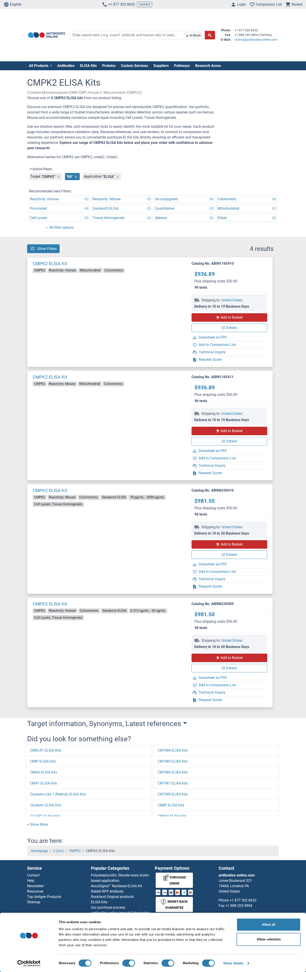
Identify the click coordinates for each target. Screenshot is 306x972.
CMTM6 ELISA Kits (173, 772)
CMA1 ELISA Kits (43, 783)
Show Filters (47, 249)
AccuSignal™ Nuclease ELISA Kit (116, 886)
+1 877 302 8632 (121, 4)
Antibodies (66, 66)
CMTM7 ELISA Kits (173, 783)
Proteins (109, 66)
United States (231, 300)
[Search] (210, 35)
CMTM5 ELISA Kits (173, 761)
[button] (37, 824)
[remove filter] (58, 176)
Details (231, 328)
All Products (39, 66)
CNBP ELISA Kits (171, 805)
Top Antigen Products (44, 897)
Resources (35, 891)
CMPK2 (75, 851)
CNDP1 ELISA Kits (172, 816)
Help (30, 880)
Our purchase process (108, 907)
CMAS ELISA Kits (43, 772)
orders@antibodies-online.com (256, 39)
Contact (144, 4)
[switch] (128, 963)
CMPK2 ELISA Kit (50, 263)
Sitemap (33, 902)
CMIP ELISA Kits (43, 761)
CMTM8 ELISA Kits (173, 794)
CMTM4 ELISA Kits (173, 750)
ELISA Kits (88, 66)
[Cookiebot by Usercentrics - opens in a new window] (29, 963)
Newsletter (35, 886)
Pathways (182, 66)
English (16, 4)
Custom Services (134, 66)
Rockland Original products (112, 897)
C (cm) (58, 851)
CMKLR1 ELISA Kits (45, 750)
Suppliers (161, 66)
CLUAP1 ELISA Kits (45, 816)
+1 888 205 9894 (238, 906)
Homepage (39, 851)
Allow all (268, 924)
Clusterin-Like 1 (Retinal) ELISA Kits (58, 794)
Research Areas (208, 66)
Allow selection (269, 939)
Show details (233, 963)
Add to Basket (232, 317)
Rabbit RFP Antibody (107, 891)
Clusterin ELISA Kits (45, 805)
